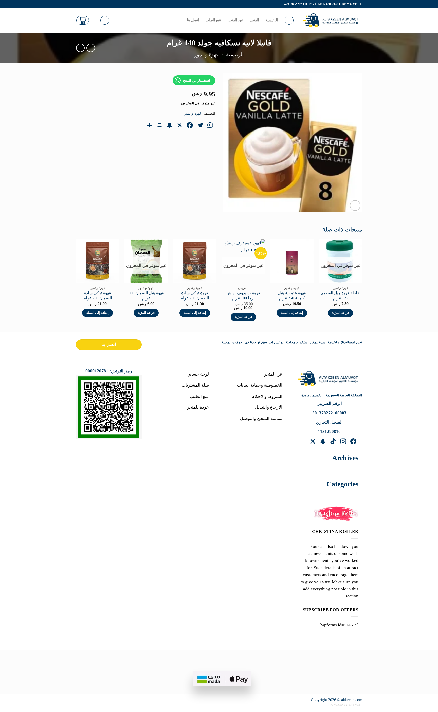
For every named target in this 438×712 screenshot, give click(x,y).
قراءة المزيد (340, 313)
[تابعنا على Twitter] (83, 4)
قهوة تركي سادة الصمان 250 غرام (194, 295)
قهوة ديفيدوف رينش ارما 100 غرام (243, 295)
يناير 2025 (344, 469)
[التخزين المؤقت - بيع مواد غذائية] (332, 20)
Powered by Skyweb (345, 704)
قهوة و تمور (206, 54)
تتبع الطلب (213, 20)
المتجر (254, 20)
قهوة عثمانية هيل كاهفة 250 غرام (292, 295)
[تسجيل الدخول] (104, 20)
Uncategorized (339, 495)
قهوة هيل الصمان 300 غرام (146, 295)
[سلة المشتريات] (82, 20)
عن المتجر (235, 20)
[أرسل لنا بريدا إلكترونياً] (78, 4)
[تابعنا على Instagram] (89, 4)
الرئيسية (272, 20)
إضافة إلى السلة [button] (292, 313)
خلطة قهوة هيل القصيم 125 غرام (340, 295)
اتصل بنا (193, 20)
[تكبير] (355, 205)
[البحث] (289, 20)
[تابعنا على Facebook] (94, 4)
